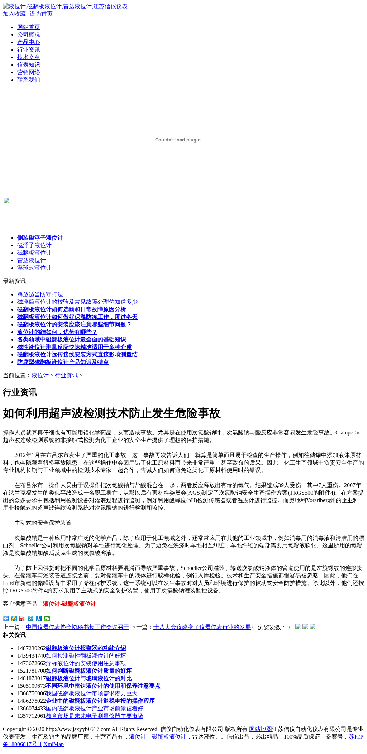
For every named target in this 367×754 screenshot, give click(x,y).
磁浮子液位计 (34, 245)
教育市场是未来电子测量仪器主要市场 (94, 716)
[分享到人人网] (39, 618)
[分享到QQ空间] (14, 618)
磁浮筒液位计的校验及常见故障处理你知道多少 (77, 302)
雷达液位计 (31, 260)
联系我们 (28, 80)
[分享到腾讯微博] (31, 618)
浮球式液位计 (34, 268)
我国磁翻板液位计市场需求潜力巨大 (92, 693)
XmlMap (53, 744)
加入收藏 (14, 14)
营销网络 (28, 72)
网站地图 (260, 729)
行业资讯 (28, 50)
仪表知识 (28, 65)
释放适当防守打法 (40, 294)
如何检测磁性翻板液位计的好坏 (86, 656)
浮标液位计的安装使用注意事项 (86, 663)
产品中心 (28, 42)
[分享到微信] (47, 618)
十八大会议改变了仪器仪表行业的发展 (202, 627)
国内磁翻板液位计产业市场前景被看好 (94, 708)
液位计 (40, 375)
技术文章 (28, 57)
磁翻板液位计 (34, 253)
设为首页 (41, 14)
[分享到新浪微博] (22, 618)
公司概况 (28, 35)
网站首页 (28, 27)
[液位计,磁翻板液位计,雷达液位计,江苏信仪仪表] (65, 6)
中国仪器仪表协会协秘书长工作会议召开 (77, 627)
